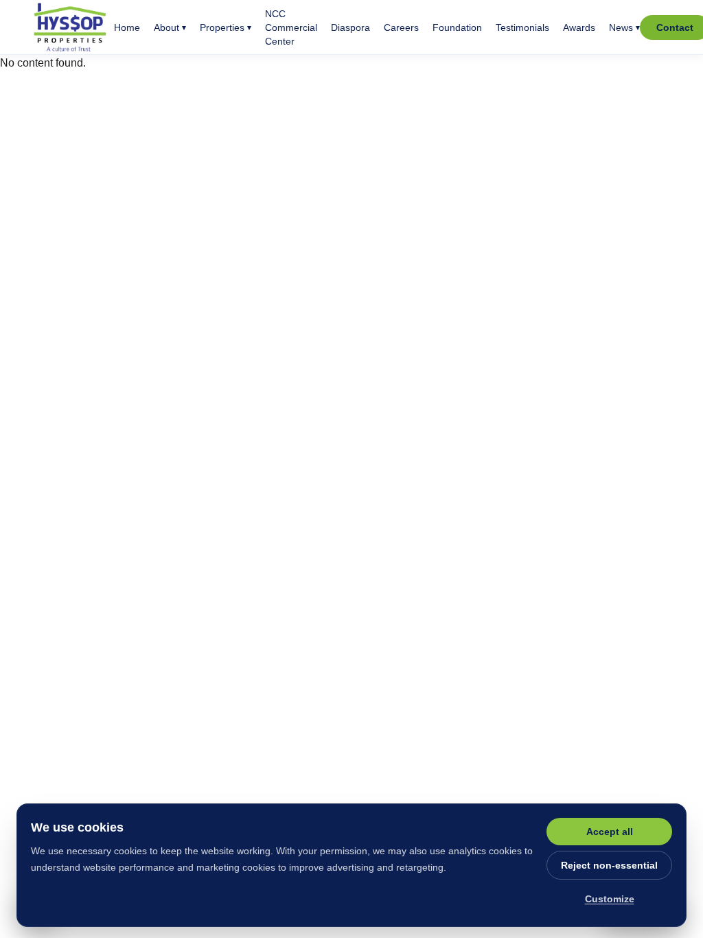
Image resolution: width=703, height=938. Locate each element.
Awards (579, 27)
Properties (225, 27)
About (170, 27)
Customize (609, 898)
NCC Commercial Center (291, 27)
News (624, 27)
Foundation (457, 27)
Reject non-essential (609, 865)
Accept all (609, 831)
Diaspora (350, 27)
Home (127, 27)
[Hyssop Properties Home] (70, 27)
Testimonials (522, 27)
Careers (401, 27)
